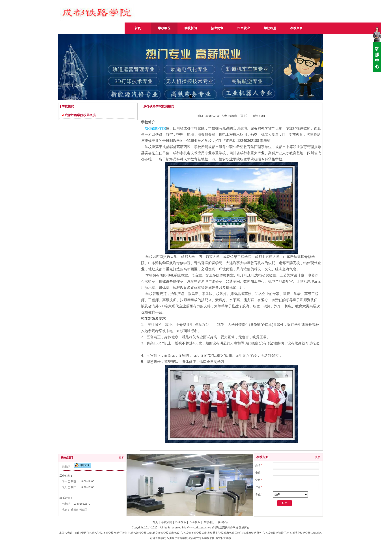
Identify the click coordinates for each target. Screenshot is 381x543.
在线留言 (223, 522)
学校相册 (209, 522)
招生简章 (181, 522)
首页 (155, 522)
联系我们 (67, 457)
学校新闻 (166, 522)
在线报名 (262, 457)
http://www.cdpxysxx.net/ (196, 527)
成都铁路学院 (155, 128)
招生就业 (195, 522)
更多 (121, 457)
